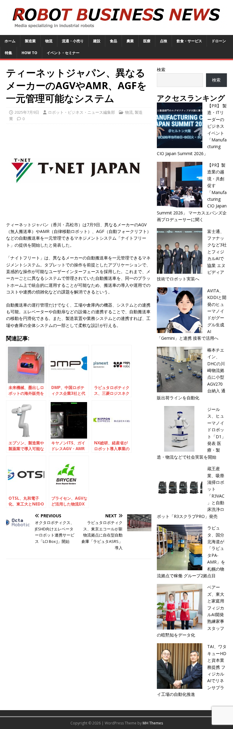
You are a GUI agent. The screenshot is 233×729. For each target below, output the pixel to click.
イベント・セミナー (63, 52)
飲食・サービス (189, 40)
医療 (146, 40)
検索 (161, 69)
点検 (163, 40)
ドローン (218, 40)
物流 (48, 40)
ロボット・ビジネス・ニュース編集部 (81, 112)
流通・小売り (73, 40)
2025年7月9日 (27, 112)
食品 (113, 40)
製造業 (30, 40)
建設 (96, 40)
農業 (130, 40)
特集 (8, 52)
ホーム (10, 40)
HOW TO (29, 52)
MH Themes (153, 723)
